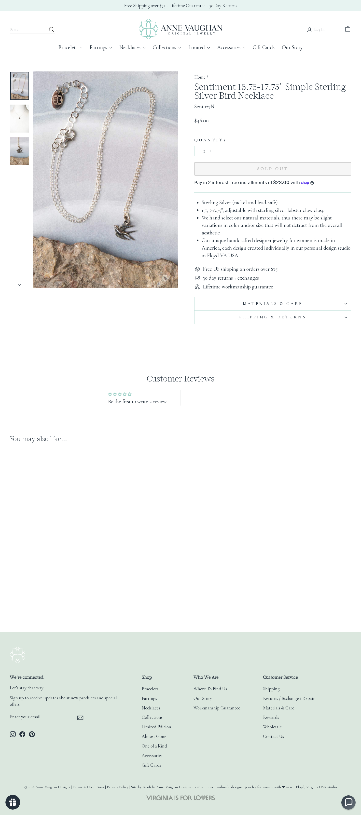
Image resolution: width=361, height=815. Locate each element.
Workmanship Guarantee (217, 708)
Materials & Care (273, 303)
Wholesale (272, 727)
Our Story (292, 47)
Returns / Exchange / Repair (289, 698)
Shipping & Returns (272, 317)
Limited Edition (156, 727)
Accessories (229, 47)
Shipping (271, 689)
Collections (165, 47)
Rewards (271, 717)
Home (200, 77)
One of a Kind (154, 746)
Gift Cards (264, 47)
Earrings (99, 47)
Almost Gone (154, 736)
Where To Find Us (210, 689)
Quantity (210, 140)
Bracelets (68, 47)
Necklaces (130, 47)
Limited (197, 47)
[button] (348, 802)
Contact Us (273, 736)
